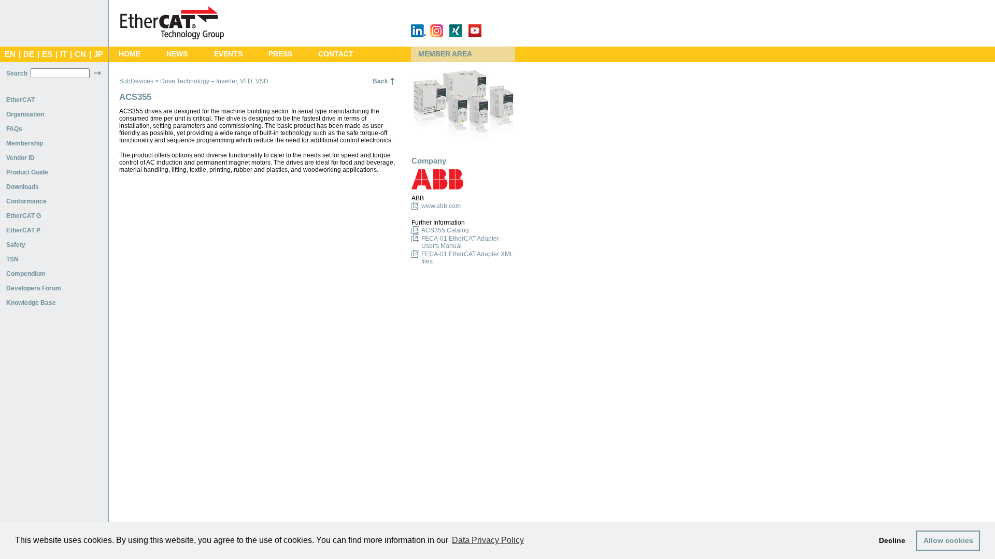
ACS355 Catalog (445, 230)
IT (63, 54)
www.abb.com (441, 206)
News (177, 54)
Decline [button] (892, 540)
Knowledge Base (31, 302)
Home (129, 54)
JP (98, 54)
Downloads (22, 186)
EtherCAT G (23, 215)
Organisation (25, 114)
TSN (12, 259)
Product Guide (27, 172)
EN (10, 54)
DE (28, 54)
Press (280, 54)
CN (80, 54)
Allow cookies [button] (948, 540)
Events (228, 54)
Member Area (445, 54)
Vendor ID (20, 157)
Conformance (26, 201)
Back (380, 81)
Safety (15, 244)
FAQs (14, 129)
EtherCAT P (23, 230)
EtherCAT (20, 100)
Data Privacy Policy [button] (488, 540)
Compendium (26, 273)
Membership (24, 143)
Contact (335, 54)
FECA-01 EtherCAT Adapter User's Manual (460, 242)
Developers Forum (33, 288)
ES (47, 54)
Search (16, 73)
